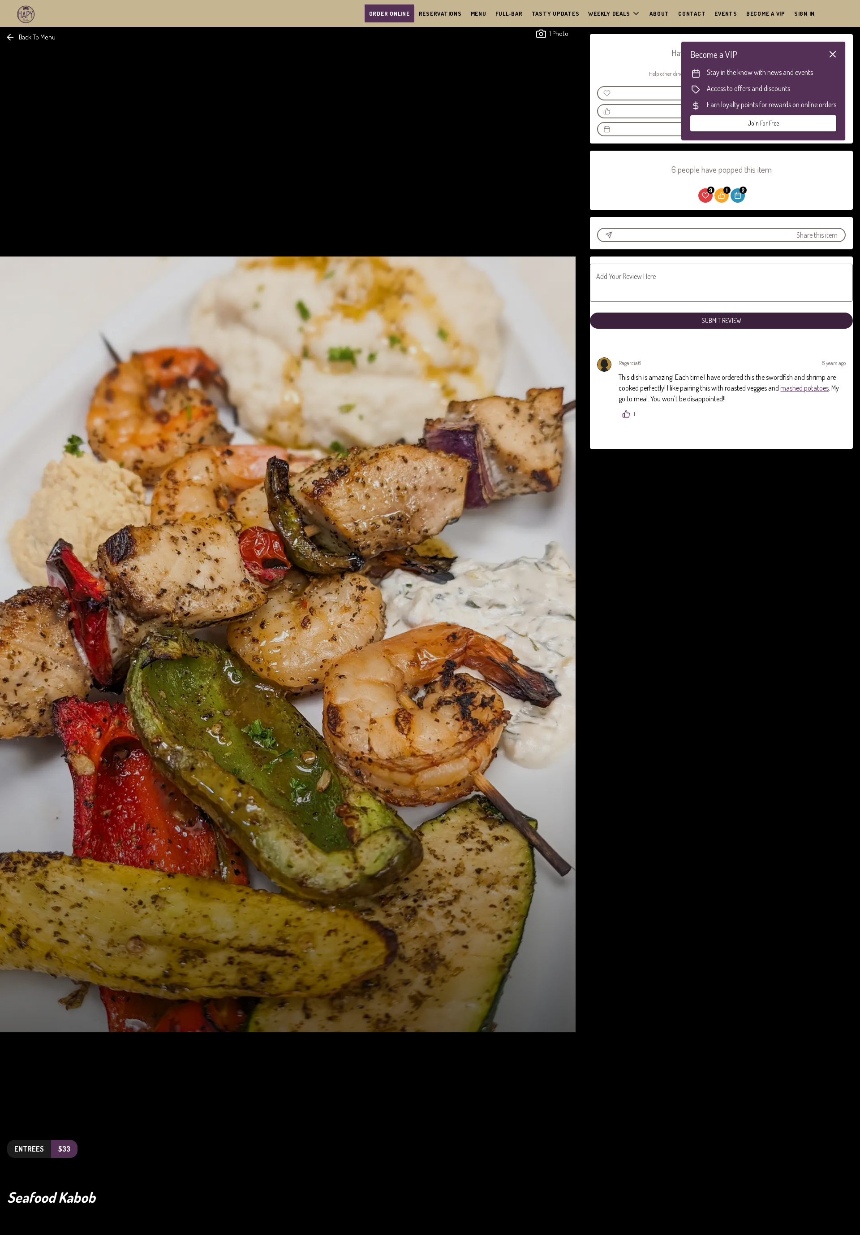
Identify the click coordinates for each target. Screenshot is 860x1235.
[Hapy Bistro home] (47, 13)
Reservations (440, 13)
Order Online (389, 13)
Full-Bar (509, 13)
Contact (691, 13)
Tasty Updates (556, 13)
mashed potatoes (804, 387)
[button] (614, 13)
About (659, 13)
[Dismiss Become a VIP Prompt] (833, 54)
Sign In (804, 13)
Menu (478, 13)
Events (725, 13)
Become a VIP (765, 13)
